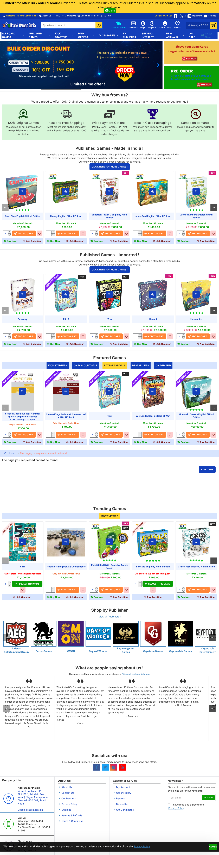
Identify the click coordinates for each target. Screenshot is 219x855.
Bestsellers (140, 365)
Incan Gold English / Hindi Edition (153, 216)
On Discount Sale (85, 365)
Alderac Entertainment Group (16, 650)
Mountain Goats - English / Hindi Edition (196, 416)
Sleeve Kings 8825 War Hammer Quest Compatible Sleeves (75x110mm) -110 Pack (22, 416)
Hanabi (153, 319)
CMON (71, 651)
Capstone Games (153, 651)
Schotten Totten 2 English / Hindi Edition (109, 216)
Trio (109, 319)
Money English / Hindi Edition (66, 216)
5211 (22, 566)
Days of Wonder (98, 651)
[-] (9, 234)
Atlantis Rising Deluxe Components (66, 566)
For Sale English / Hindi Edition (153, 566)
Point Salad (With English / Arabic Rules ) (109, 566)
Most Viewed (109, 516)
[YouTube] (122, 767)
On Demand (163, 365)
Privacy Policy (142, 846)
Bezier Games (44, 651)
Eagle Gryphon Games (125, 650)
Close (213, 846)
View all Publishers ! (110, 616)
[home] (8, 453)
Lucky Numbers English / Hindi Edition (196, 216)
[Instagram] (113, 767)
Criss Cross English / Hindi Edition (196, 566)
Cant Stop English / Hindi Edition (22, 216)
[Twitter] (105, 767)
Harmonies (196, 319)
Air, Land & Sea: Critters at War (153, 415)
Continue (207, 469)
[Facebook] (96, 767)
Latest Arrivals (114, 365)
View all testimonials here (136, 674)
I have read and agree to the (186, 806)
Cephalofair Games (180, 651)
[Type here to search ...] (98, 25)
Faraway (22, 319)
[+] (9, 232)
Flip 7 (66, 319)
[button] (4, 65)
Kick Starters (57, 365)
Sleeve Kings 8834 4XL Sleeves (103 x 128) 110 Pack (66, 416)
